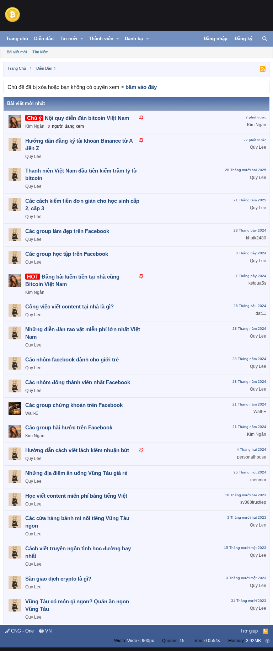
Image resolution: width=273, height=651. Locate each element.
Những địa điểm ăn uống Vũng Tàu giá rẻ (76, 473)
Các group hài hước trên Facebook (68, 427)
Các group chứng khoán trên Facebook (74, 405)
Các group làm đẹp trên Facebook (67, 231)
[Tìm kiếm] (264, 39)
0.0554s (212, 640)
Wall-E (31, 413)
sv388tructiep (253, 502)
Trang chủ (17, 38)
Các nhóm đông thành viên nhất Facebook (77, 382)
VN (48, 631)
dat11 (261, 313)
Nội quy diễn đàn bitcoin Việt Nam (87, 118)
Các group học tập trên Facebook (66, 254)
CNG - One (22, 631)
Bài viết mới (17, 52)
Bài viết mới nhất (26, 103)
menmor (258, 479)
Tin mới (68, 38)
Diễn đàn (44, 38)
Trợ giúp (249, 631)
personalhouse (251, 457)
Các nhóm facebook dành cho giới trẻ (72, 359)
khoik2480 (256, 237)
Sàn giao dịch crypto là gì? (58, 579)
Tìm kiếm (40, 52)
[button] (82, 39)
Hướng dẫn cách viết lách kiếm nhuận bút (77, 450)
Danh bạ (134, 38)
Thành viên (101, 38)
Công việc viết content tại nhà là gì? (69, 306)
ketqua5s (257, 283)
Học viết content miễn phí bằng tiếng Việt (76, 496)
